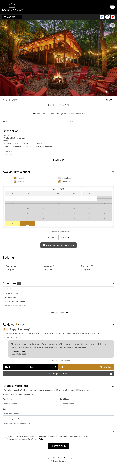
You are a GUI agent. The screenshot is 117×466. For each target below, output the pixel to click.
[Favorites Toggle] (113, 17)
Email (5, 409)
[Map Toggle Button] (102, 17)
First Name (7, 399)
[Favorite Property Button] (112, 25)
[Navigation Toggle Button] (112, 7)
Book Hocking (66, 458)
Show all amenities (58, 313)
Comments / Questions (12, 419)
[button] (3, 58)
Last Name (64, 399)
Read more (58, 160)
